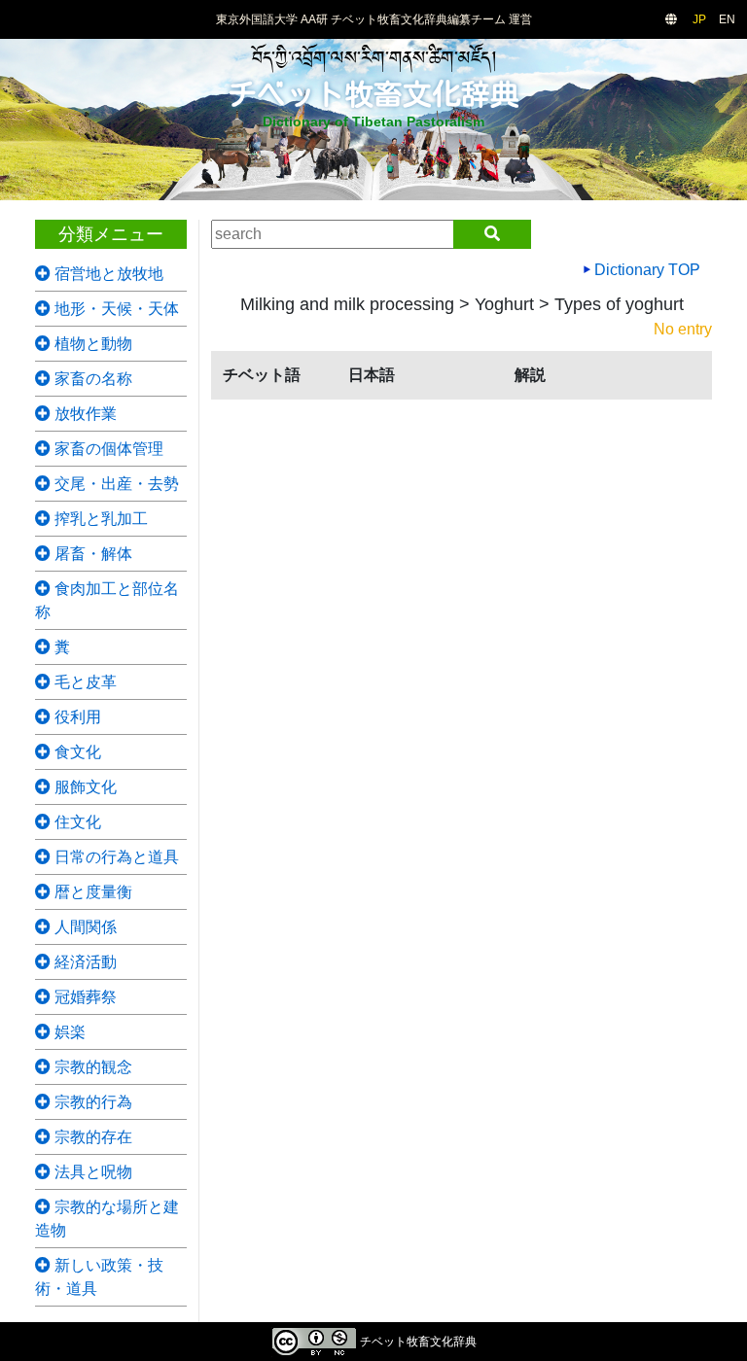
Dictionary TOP (645, 270)
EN (727, 19)
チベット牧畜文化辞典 (373, 94)
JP (699, 19)
